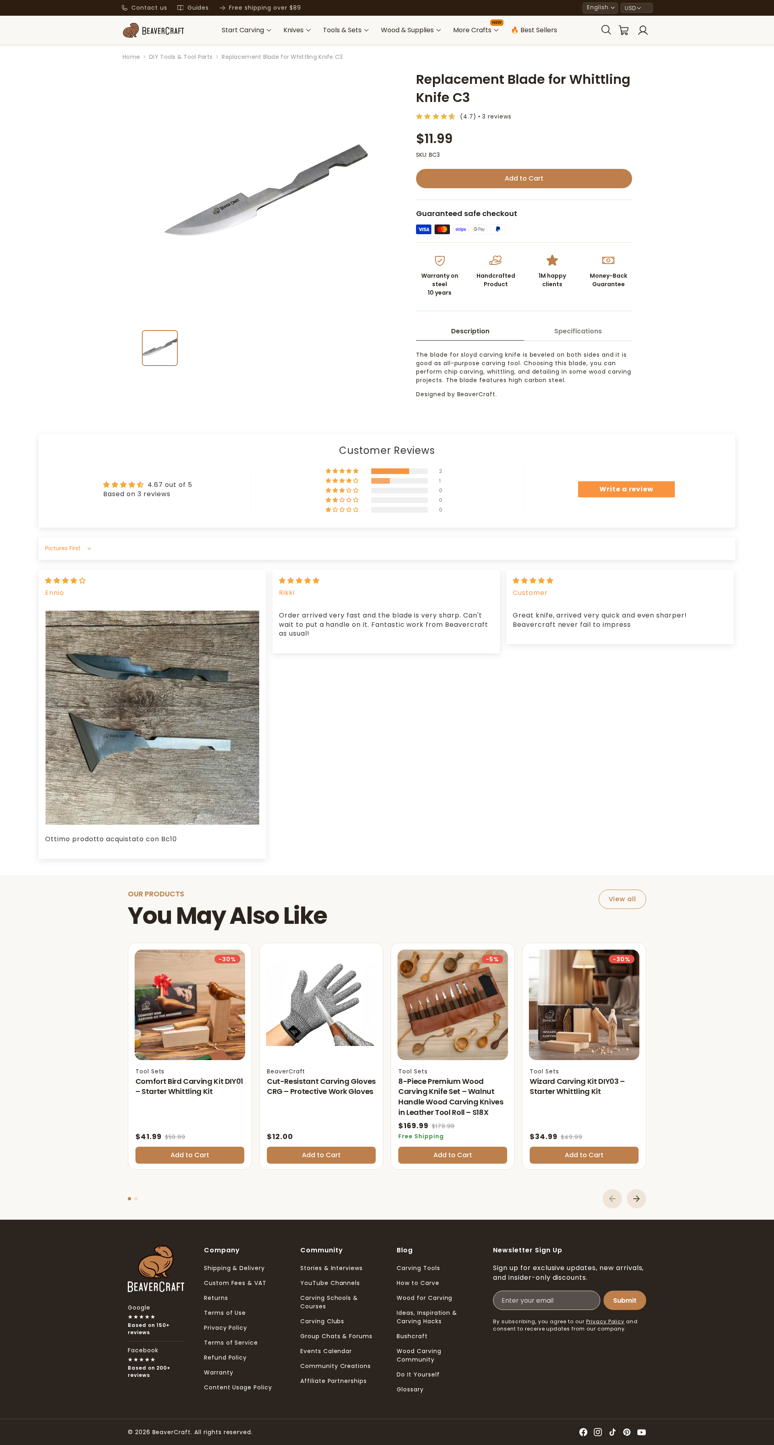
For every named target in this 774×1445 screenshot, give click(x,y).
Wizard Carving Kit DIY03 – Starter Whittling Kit (577, 1086)
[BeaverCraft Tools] (153, 30)
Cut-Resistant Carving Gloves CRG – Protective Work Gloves (321, 1086)
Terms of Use (225, 1313)
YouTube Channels (330, 1283)
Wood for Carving (424, 1298)
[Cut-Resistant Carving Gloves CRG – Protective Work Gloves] (321, 1005)
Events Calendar (326, 1351)
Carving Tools (418, 1268)
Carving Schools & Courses (329, 1302)
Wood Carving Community (419, 1355)
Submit (625, 1300)
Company (222, 1250)
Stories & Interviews (331, 1268)
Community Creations (335, 1366)
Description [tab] (470, 331)
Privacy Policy (225, 1328)
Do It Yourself (418, 1374)
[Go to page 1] (129, 1198)
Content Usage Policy (238, 1387)
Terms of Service (231, 1343)
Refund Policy (225, 1358)
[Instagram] (598, 1432)
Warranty (218, 1372)
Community (321, 1250)
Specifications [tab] (578, 331)
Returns (216, 1298)
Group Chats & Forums (336, 1336)
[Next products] (636, 1198)
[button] (600, 8)
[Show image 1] (160, 348)
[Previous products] (612, 1198)
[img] (65, 580)
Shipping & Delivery (234, 1268)
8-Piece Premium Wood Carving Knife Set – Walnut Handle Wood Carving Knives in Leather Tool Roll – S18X (451, 1096)
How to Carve (418, 1283)
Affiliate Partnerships (333, 1381)
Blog (405, 1250)
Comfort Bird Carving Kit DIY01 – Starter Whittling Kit (189, 1086)
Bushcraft (412, 1336)
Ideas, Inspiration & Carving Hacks (427, 1317)
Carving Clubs (322, 1321)
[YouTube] (641, 1432)
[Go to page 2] (135, 1198)
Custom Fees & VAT (235, 1283)
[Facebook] (583, 1432)
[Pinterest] (627, 1432)
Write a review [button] (626, 489)
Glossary (410, 1389)
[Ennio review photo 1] (152, 717)
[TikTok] (612, 1432)
